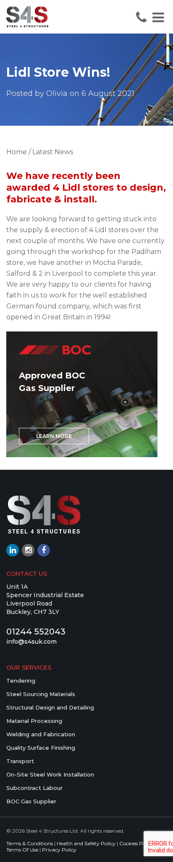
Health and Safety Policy (86, 843)
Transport (20, 761)
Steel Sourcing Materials (40, 694)
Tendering (20, 680)
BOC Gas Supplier (31, 801)
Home (16, 152)
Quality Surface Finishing (40, 747)
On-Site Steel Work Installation (50, 774)
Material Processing (34, 720)
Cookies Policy (136, 843)
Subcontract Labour (34, 787)
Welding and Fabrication (40, 734)
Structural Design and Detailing (50, 707)
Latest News (52, 152)
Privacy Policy (59, 849)
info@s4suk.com (31, 641)
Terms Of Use (22, 849)
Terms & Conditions (29, 843)
